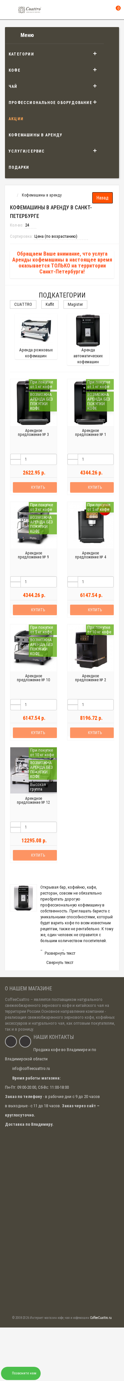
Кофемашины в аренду (35, 135)
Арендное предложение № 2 (90, 678)
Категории (21, 54)
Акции (16, 119)
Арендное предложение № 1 (90, 433)
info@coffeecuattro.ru (31, 1068)
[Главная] (11, 195)
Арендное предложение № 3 (33, 433)
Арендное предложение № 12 (33, 800)
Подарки (19, 167)
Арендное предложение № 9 (33, 555)
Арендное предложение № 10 (33, 678)
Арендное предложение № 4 (90, 555)
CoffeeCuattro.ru (101, 1318)
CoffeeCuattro (17, 999)
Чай (13, 86)
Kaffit (50, 304)
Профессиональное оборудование (50, 102)
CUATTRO (23, 304)
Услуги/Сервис (27, 151)
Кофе (15, 70)
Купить (38, 487)
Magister (75, 304)
